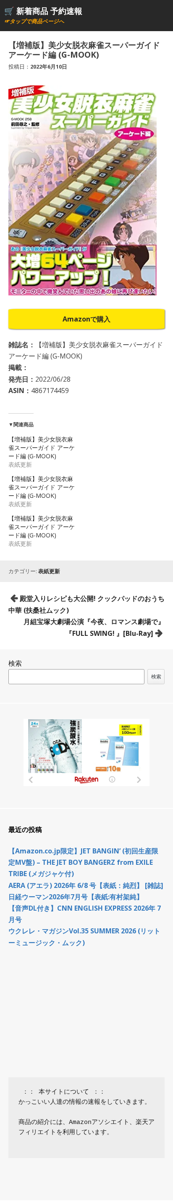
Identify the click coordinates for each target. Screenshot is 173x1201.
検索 (15, 663)
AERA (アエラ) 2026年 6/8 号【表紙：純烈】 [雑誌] (85, 885)
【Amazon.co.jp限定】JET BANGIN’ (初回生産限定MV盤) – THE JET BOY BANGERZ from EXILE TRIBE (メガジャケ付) (83, 862)
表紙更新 (49, 571)
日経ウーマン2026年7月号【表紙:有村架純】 (75, 896)
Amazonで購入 (86, 319)
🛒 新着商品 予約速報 (43, 10)
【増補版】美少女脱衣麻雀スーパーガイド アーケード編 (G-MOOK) (41, 447)
